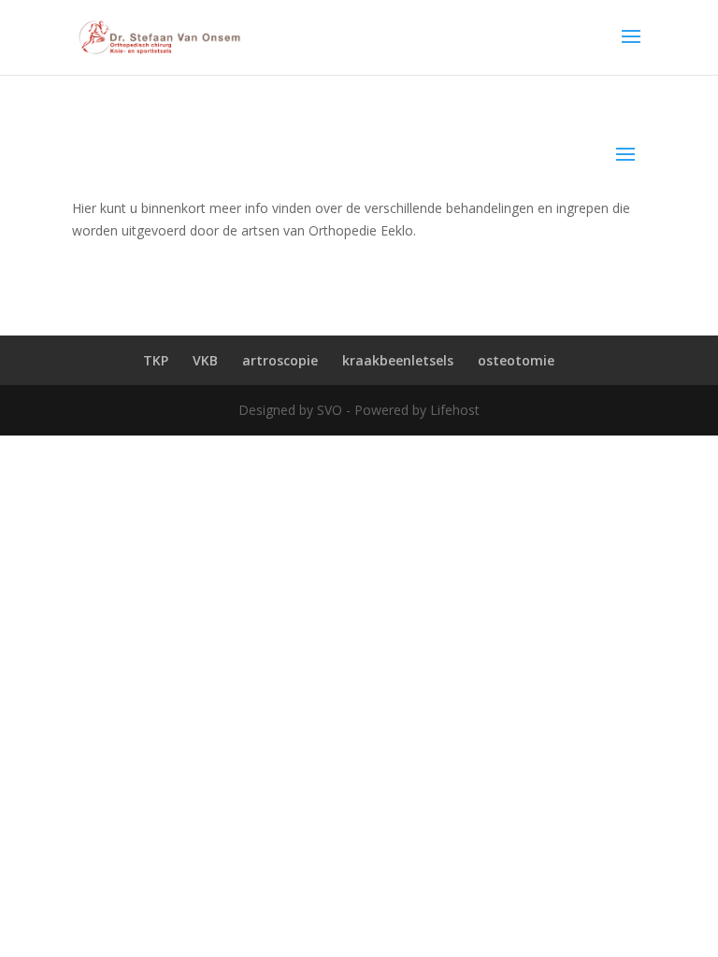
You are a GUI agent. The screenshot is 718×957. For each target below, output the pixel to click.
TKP (155, 360)
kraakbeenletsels (397, 360)
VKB (205, 360)
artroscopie (280, 360)
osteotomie (516, 360)
